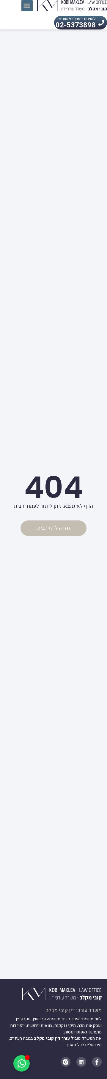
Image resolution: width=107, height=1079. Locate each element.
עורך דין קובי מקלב (52, 1038)
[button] (27, 5)
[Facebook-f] (97, 1061)
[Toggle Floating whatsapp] (21, 1063)
